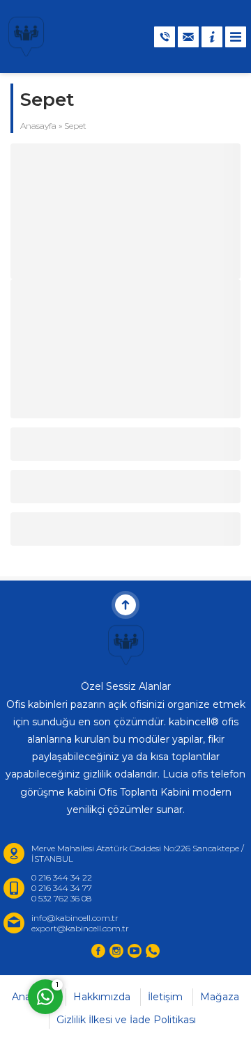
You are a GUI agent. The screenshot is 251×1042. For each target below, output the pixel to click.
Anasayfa (38, 125)
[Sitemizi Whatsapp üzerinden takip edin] (153, 951)
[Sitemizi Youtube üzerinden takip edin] (135, 951)
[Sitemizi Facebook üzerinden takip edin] (98, 951)
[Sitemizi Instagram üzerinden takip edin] (116, 951)
